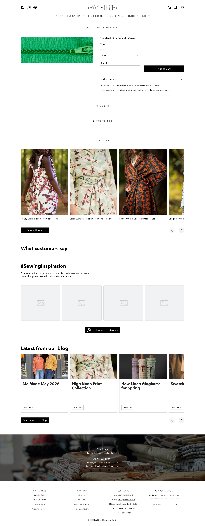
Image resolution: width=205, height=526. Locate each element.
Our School (81, 499)
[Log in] (175, 7)
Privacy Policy (40, 504)
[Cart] (182, 7)
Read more (28, 407)
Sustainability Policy (39, 509)
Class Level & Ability (81, 504)
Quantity (105, 63)
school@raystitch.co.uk (126, 499)
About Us (81, 495)
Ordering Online (39, 495)
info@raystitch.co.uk (125, 495)
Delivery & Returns (40, 499)
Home (87, 27)
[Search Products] (169, 7)
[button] (120, 55)
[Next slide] (181, 230)
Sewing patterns (117, 16)
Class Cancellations (82, 509)
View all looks (35, 230)
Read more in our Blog (35, 420)
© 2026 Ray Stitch (95, 520)
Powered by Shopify (110, 520)
